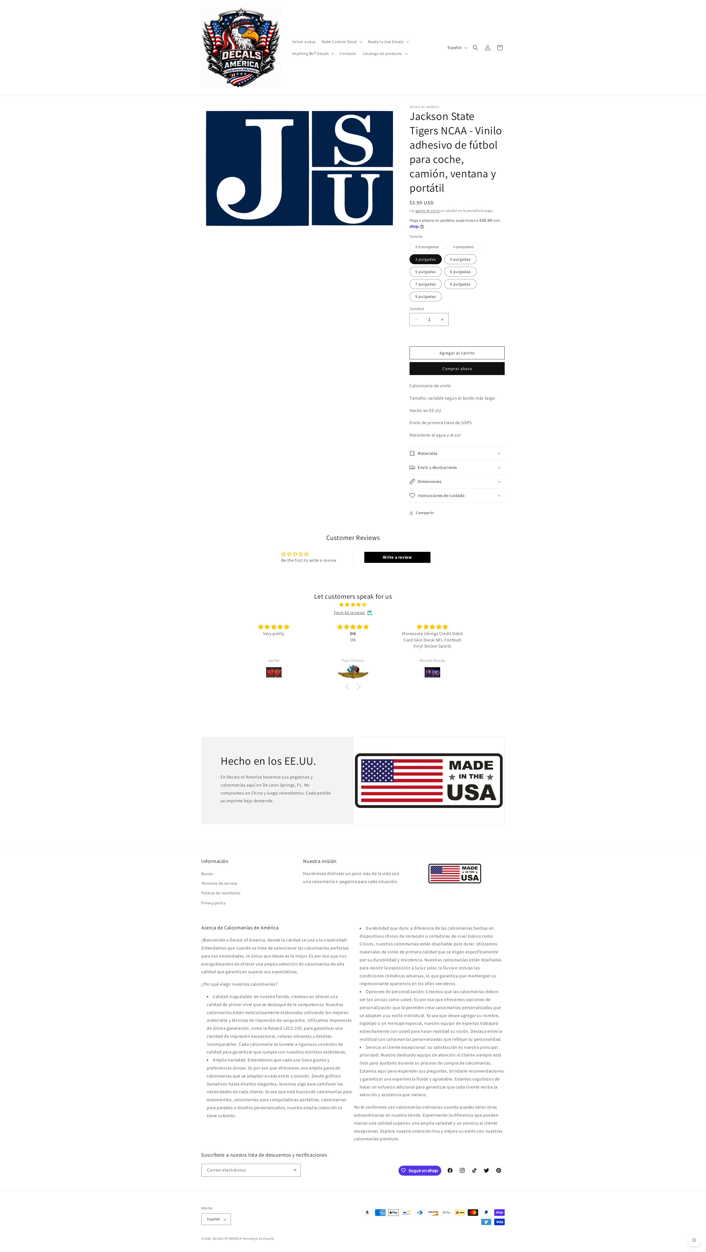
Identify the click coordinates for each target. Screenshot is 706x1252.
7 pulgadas (425, 284)
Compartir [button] (425, 512)
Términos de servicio (219, 883)
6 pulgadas (460, 271)
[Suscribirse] (294, 1169)
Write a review (397, 557)
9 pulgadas (425, 296)
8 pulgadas (460, 284)
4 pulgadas (460, 259)
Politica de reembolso (221, 893)
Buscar (207, 873)
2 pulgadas (466, 248)
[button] (341, 41)
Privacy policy (213, 902)
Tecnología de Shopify (258, 1239)
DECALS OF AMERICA (227, 1239)
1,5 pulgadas (430, 248)
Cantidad (417, 308)
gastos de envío (428, 210)
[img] (353, 605)
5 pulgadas (425, 271)
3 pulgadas (425, 259)
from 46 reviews (349, 613)
